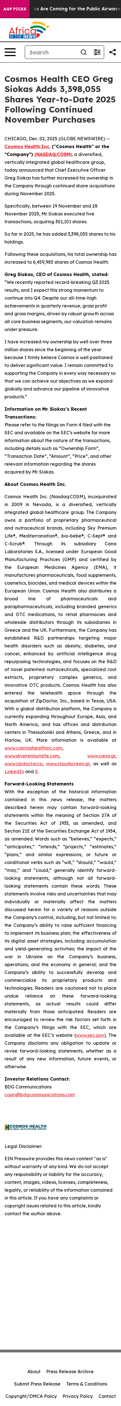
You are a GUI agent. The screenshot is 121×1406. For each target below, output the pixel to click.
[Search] (83, 52)
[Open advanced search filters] (97, 52)
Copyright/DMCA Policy (31, 1396)
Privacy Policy (77, 1396)
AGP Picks (14, 9)
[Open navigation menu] (10, 52)
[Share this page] (112, 52)
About (34, 1371)
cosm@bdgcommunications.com (40, 1094)
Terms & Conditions (86, 1384)
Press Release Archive (70, 1371)
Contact (107, 1396)
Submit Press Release (37, 1384)
